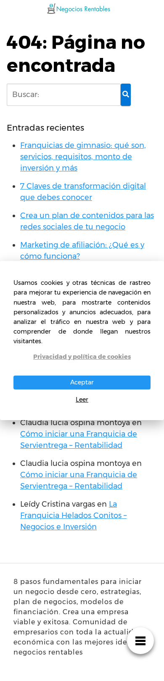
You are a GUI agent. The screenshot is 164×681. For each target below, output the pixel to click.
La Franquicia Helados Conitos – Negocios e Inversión (73, 515)
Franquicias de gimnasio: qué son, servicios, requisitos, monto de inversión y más (83, 157)
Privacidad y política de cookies (82, 356)
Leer (82, 399)
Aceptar (82, 382)
